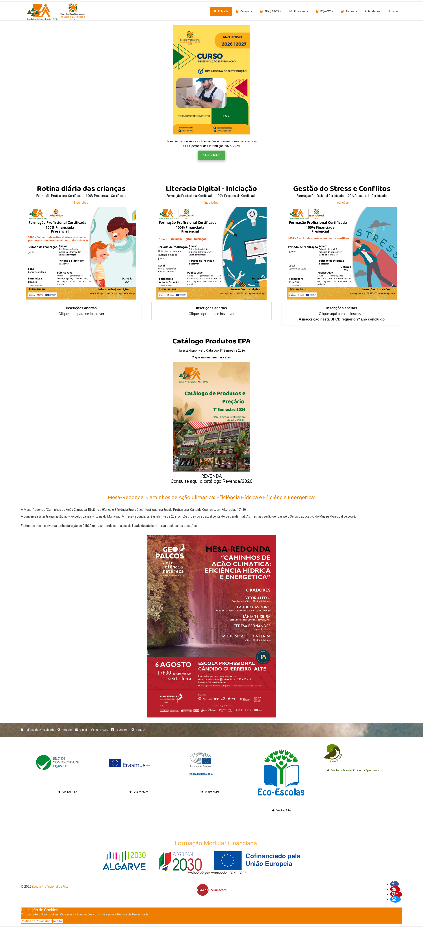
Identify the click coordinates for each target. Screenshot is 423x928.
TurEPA (140, 729)
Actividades (372, 11)
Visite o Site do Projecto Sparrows (355, 770)
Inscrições (81, 202)
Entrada (223, 11)
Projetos (299, 11)
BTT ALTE (102, 729)
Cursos (245, 11)
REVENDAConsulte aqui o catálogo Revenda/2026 (211, 478)
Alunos (350, 11)
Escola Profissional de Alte (50, 886)
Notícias (393, 11)
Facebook (121, 729)
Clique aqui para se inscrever (81, 314)
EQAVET (325, 11)
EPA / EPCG (272, 11)
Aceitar (58, 921)
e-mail (83, 729)
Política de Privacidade (39, 729)
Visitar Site (69, 792)
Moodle (67, 729)
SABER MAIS (212, 155)
